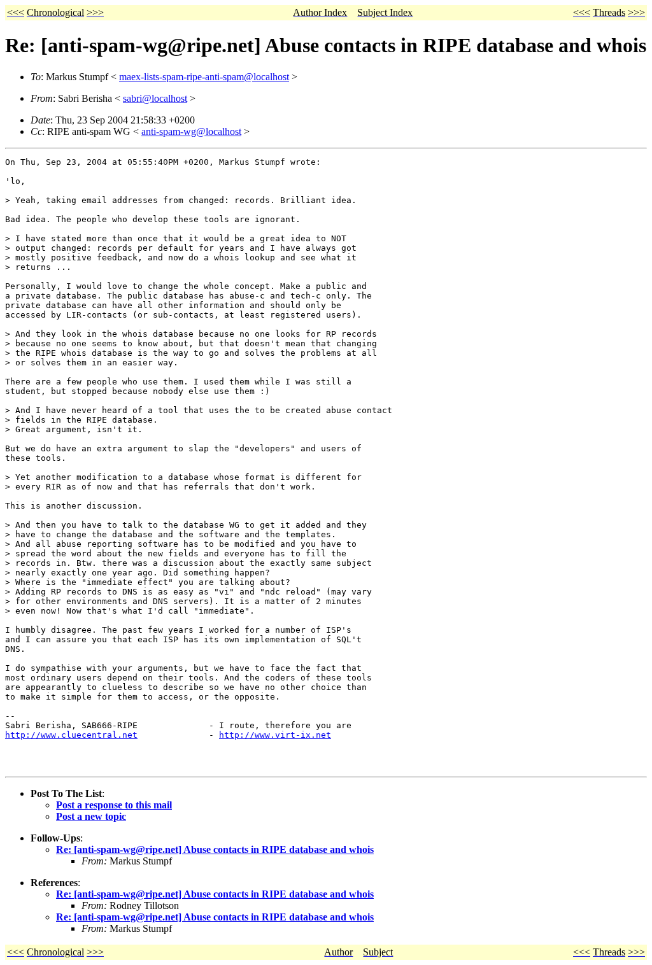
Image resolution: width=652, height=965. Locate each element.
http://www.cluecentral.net (71, 735)
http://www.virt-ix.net (275, 735)
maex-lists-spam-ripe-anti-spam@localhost (204, 76)
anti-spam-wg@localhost (191, 131)
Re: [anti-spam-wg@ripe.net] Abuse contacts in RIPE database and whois (215, 849)
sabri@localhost (155, 98)
